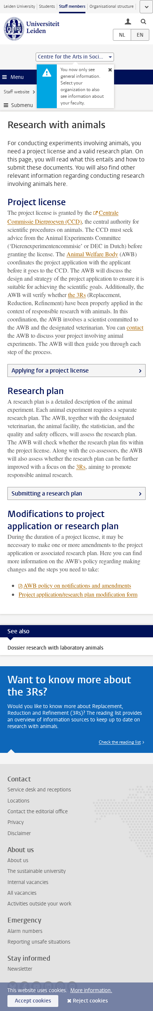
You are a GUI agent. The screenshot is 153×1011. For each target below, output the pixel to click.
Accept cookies (33, 1000)
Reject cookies (90, 1000)
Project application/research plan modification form (78, 594)
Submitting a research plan (47, 493)
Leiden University (19, 6)
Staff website (16, 92)
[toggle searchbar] (143, 21)
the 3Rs (77, 294)
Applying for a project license (50, 370)
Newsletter (19, 968)
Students (47, 6)
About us (17, 860)
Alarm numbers (24, 931)
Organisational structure (111, 6)
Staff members (72, 6)
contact (135, 327)
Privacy (15, 822)
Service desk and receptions (39, 789)
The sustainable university (36, 871)
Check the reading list (120, 742)
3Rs (80, 466)
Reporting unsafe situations (38, 941)
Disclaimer (19, 833)
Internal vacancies (27, 882)
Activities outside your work (39, 903)
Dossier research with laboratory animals (55, 647)
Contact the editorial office (37, 811)
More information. (91, 990)
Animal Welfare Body (92, 254)
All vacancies (21, 893)
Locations (18, 800)
